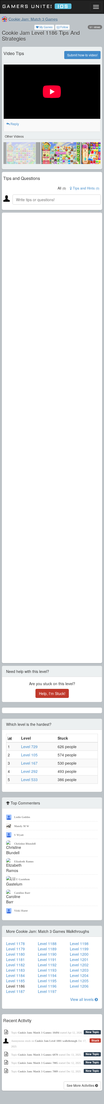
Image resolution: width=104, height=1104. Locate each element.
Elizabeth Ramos (24, 861)
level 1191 (47, 959)
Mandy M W (21, 826)
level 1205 (79, 980)
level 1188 (47, 943)
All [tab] (62, 188)
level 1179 (15, 948)
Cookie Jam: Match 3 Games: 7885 (38, 1062)
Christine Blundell (25, 843)
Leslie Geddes (22, 817)
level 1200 (79, 954)
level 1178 (15, 943)
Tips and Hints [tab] (85, 188)
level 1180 (15, 954)
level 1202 (79, 964)
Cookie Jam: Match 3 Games (33, 19)
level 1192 (47, 964)
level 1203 (79, 970)
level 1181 (15, 959)
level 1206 (79, 986)
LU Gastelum (22, 879)
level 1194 (47, 975)
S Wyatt (18, 834)
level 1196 (47, 986)
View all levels (82, 999)
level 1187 (15, 991)
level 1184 (15, 975)
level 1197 (47, 991)
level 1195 (47, 980)
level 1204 (79, 975)
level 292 (29, 771)
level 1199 (79, 948)
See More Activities (81, 1085)
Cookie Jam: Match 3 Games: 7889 (38, 1071)
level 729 (29, 746)
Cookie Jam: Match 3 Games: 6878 (38, 1054)
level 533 (29, 779)
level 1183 (15, 970)
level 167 (29, 763)
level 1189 (47, 948)
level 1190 (47, 954)
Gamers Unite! (35, 7)
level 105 (29, 754)
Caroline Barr (22, 892)
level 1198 (79, 943)
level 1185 (15, 980)
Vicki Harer (21, 910)
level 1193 (47, 970)
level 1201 (79, 959)
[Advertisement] (52, 438)
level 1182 (15, 964)
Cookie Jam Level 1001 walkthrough (56, 1040)
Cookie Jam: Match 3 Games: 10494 (38, 1032)
